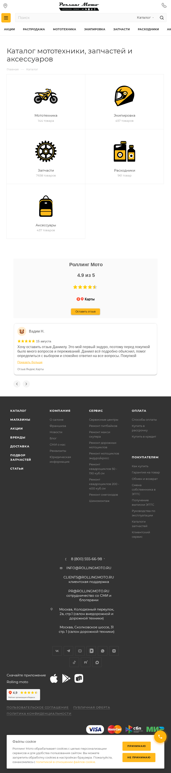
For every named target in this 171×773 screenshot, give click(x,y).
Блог (53, 438)
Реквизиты (58, 450)
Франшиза (58, 426)
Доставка (19, 446)
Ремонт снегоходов (103, 494)
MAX (97, 662)
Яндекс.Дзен (114, 651)
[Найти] (161, 17)
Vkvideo (91, 651)
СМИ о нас (57, 444)
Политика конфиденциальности (39, 713)
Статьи (17, 468)
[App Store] (53, 678)
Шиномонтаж (99, 501)
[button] (75, 287)
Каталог (18, 410)
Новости (56, 432)
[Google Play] (66, 678)
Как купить (140, 466)
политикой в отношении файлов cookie (65, 762)
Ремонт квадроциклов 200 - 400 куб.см (104, 484)
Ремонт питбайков (103, 426)
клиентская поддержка (88, 579)
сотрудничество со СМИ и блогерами (88, 595)
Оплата (139, 410)
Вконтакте (57, 651)
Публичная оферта (91, 707)
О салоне (56, 419)
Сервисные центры (103, 419)
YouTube (80, 651)
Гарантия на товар (146, 472)
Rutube (85, 662)
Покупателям (145, 457)
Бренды (17, 437)
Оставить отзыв (85, 311)
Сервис (96, 410)
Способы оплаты (144, 419)
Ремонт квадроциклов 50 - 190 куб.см (103, 469)
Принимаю (136, 746)
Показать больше (30, 362)
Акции (16, 428)
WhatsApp (102, 651)
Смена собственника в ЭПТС (144, 489)
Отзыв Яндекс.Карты (30, 369)
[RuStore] (78, 678)
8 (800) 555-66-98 (86, 559)
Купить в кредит (144, 436)
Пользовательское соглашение (38, 707)
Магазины (20, 419)
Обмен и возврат (145, 479)
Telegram (68, 651)
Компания (60, 410)
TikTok (74, 662)
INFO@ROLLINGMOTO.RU (88, 568)
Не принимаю (139, 757)
